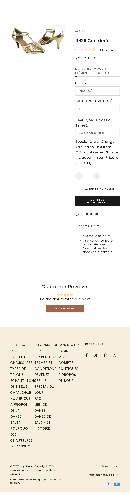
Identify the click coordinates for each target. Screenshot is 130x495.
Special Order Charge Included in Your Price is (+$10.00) (96, 157)
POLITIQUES (68, 368)
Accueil (80, 31)
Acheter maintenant (97, 201)
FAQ (37, 398)
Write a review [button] (65, 308)
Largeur (81, 83)
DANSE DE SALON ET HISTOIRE (42, 422)
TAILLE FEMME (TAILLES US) (94, 101)
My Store (27, 466)
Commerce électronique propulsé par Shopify (35, 481)
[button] (85, 49)
